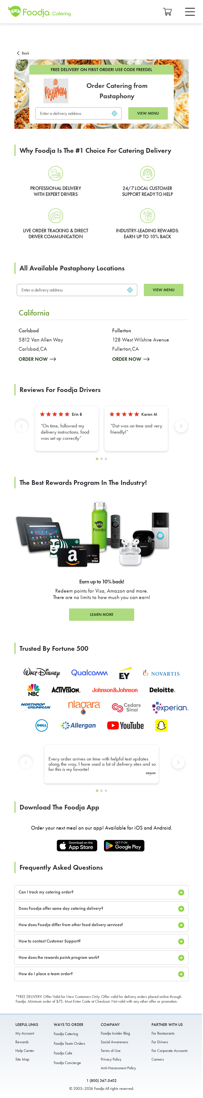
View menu (148, 113)
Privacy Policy (111, 1059)
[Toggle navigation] (190, 11)
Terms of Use (111, 1050)
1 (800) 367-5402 (101, 1080)
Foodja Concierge (67, 1062)
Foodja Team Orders (69, 1043)
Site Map (22, 1059)
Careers (158, 1059)
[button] (22, 430)
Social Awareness (114, 1042)
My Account (24, 1033)
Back (25, 53)
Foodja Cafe (63, 1053)
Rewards (22, 1042)
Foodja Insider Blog (115, 1033)
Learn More (101, 614)
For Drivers (160, 1042)
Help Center (24, 1050)
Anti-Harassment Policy (118, 1068)
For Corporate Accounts (170, 1050)
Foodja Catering (66, 1033)
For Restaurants (163, 1033)
